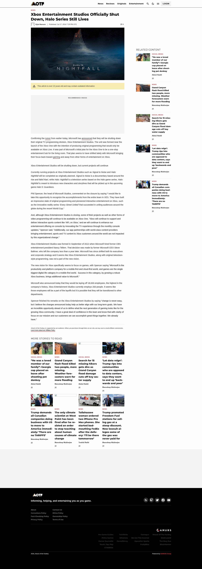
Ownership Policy (60, 516)
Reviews (110, 4)
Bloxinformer (165, 544)
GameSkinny (122, 541)
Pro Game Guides (105, 535)
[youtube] (168, 500)
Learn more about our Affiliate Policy (43, 330)
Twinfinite (123, 535)
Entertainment (136, 4)
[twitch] (151, 500)
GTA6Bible (108, 548)
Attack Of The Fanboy (162, 535)
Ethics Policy (58, 513)
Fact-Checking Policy (40, 516)
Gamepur (145, 535)
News (100, 4)
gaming (56, 157)
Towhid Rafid (84, 442)
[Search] (147, 3)
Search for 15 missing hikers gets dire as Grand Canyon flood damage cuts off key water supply (89, 370)
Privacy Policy (37, 520)
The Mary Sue (165, 541)
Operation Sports (141, 541)
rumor (48, 138)
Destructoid (166, 538)
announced (87, 138)
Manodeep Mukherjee (63, 384)
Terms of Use (58, 520)
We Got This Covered (140, 538)
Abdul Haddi (36, 384)
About (33, 510)
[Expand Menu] (158, 3)
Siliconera (123, 538)
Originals (121, 4)
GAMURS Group (165, 554)
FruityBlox (144, 544)
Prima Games (107, 538)
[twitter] (157, 500)
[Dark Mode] (153, 3)
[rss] (146, 500)
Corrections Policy (38, 513)
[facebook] (163, 500)
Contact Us (57, 510)
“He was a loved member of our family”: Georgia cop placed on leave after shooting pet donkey (41, 370)
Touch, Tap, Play (106, 544)
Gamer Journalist (106, 541)
